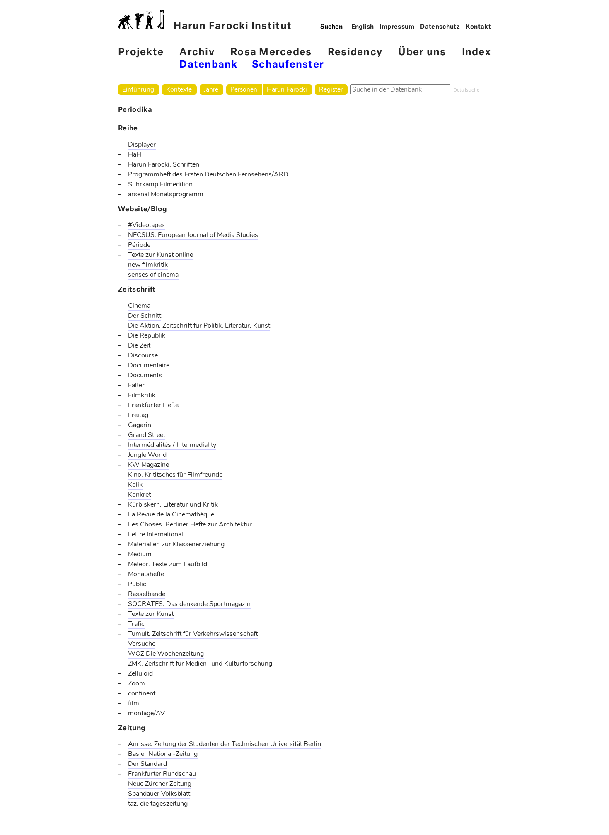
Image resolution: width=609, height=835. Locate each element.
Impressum (397, 27)
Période (139, 244)
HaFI (135, 154)
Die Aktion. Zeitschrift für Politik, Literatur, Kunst (199, 325)
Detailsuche (466, 90)
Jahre (211, 89)
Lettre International (155, 534)
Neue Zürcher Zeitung (159, 783)
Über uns (422, 52)
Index (476, 52)
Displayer (142, 144)
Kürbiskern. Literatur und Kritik (173, 504)
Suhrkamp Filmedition (160, 184)
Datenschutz (440, 27)
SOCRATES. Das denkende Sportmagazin (189, 603)
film (133, 703)
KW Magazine (148, 464)
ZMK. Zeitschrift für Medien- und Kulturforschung (200, 663)
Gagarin (139, 425)
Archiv (197, 52)
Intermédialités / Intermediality (172, 444)
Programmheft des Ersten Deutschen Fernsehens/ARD (208, 174)
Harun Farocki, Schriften (163, 164)
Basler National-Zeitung (163, 753)
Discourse (143, 355)
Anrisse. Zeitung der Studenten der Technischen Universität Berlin (224, 743)
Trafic (136, 623)
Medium (140, 554)
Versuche (141, 643)
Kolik (135, 484)
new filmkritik (148, 264)
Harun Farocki (287, 89)
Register (331, 89)
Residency (355, 52)
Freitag (138, 415)
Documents (145, 375)
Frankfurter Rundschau (162, 773)
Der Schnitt (144, 315)
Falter (136, 385)
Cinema (139, 305)
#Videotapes (146, 224)
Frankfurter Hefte (153, 405)
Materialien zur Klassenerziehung (176, 544)
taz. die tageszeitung (158, 803)
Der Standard (147, 763)
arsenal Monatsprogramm (165, 194)
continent (141, 693)
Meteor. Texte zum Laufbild (167, 564)
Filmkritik (141, 395)
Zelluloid (140, 673)
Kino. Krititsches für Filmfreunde (175, 474)
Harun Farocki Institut (233, 26)
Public (137, 584)
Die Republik (146, 335)
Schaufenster (288, 65)
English (362, 27)
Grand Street (146, 434)
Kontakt (478, 27)
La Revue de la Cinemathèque (171, 514)
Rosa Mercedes (271, 52)
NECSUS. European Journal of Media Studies (193, 234)
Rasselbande (146, 593)
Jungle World (147, 454)
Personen (243, 89)
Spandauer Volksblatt (159, 793)
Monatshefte (146, 574)
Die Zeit (139, 345)
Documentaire (148, 365)
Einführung (138, 89)
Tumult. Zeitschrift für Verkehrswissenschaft (193, 633)
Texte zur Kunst (151, 613)
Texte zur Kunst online (160, 254)
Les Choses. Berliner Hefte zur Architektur (190, 524)
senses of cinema (153, 274)
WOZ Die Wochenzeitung (166, 653)
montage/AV (146, 713)
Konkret (139, 494)
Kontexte (179, 89)
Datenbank (208, 65)
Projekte (141, 52)
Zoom (136, 683)
